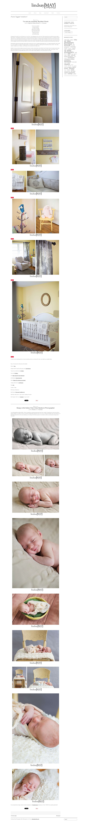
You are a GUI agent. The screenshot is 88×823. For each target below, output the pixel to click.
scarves (75, 65)
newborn (67, 64)
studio (72, 70)
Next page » (58, 815)
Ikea (14, 366)
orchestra (65, 65)
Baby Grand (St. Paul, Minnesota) (18, 375)
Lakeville (73, 55)
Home (30, 13)
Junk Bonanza (28, 368)
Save (12, 128)
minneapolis (71, 57)
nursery (72, 64)
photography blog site (35, 819)
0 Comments (44, 23)
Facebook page (35, 804)
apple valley (66, 39)
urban (65, 73)
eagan (65, 49)
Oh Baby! (16, 373)
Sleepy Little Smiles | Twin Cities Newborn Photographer (36, 408)
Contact (58, 13)
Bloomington (68, 44)
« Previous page (13, 815)
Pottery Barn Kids (19, 378)
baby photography (69, 42)
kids (69, 55)
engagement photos (71, 49)
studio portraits (67, 71)
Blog (40, 13)
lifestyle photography (68, 56)
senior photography (68, 67)
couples (73, 48)
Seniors (71, 68)
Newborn (34, 23)
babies (71, 39)
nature (68, 63)
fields (69, 53)
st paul (68, 69)
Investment (46, 13)
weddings (70, 73)
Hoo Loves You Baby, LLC (20, 392)
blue (74, 44)
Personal (37, 23)
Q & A (53, 13)
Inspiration (30, 23)
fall (65, 51)
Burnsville (67, 45)
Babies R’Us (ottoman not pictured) (19, 380)
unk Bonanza (21, 382)
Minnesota (67, 62)
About (35, 13)
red (72, 65)
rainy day (69, 65)
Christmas (69, 48)
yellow (74, 73)
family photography (69, 51)
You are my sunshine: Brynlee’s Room (35, 21)
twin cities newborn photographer (69, 72)
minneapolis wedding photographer (69, 60)
